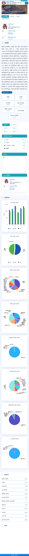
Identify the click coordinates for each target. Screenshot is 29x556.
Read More (6, 92)
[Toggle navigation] (26, 3)
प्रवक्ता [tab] (18, 16)
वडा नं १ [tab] (6, 124)
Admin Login (24, 0)
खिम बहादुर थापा (12, 37)
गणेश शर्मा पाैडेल (11, 31)
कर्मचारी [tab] (12, 16)
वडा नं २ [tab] (15, 124)
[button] (3, 9)
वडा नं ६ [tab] (15, 131)
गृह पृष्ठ (12, 555)
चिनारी (16, 555)
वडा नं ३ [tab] (6, 128)
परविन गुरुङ (11, 24)
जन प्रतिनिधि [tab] (5, 16)
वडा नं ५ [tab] (6, 131)
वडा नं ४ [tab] (15, 128)
